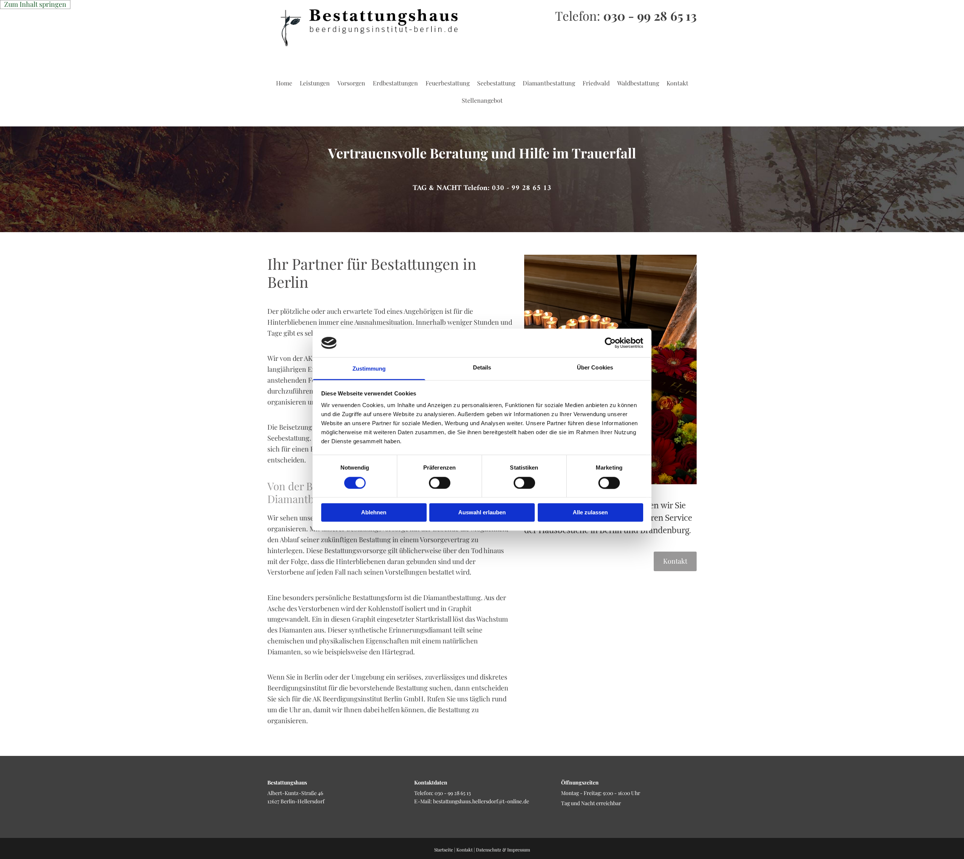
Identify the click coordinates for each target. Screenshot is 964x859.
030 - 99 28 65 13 (650, 15)
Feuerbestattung (448, 83)
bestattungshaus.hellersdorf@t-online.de (481, 801)
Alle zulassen (590, 512)
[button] (482, 188)
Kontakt (677, 83)
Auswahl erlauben (482, 512)
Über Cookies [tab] (595, 368)
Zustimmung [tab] (369, 369)
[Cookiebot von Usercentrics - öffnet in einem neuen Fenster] (610, 342)
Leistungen (315, 83)
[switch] (439, 483)
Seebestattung (496, 83)
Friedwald (596, 83)
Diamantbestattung (549, 83)
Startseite (443, 850)
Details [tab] (482, 368)
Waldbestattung (638, 83)
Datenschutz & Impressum (503, 850)
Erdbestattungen (395, 83)
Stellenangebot (482, 100)
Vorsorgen (351, 83)
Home (284, 83)
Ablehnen (373, 512)
